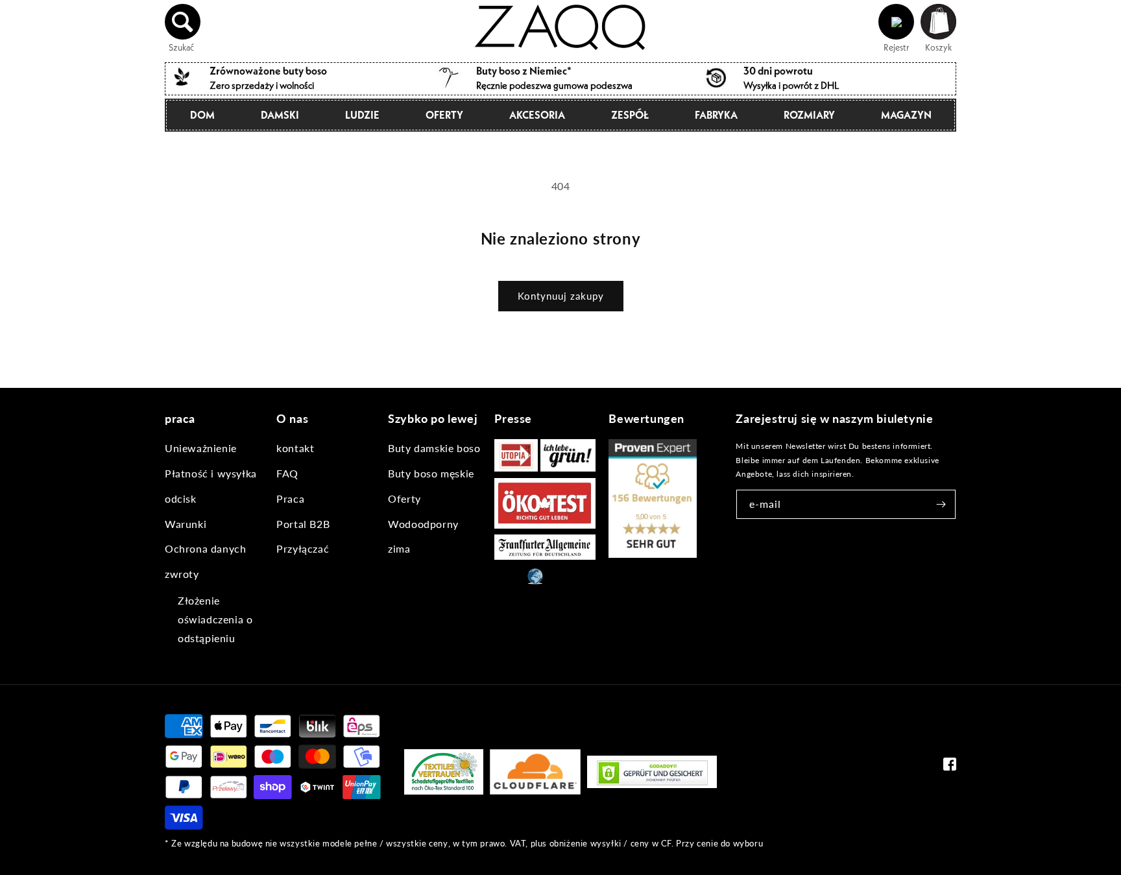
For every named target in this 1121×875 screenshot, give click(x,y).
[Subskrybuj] (941, 504)
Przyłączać (302, 548)
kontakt (295, 448)
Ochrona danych (205, 548)
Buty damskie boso (434, 448)
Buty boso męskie (431, 473)
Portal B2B (303, 524)
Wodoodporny (423, 524)
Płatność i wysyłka (211, 473)
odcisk (181, 498)
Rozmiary (809, 114)
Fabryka (716, 114)
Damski (280, 114)
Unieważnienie (201, 448)
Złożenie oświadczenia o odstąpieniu (215, 619)
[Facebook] (949, 767)
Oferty (444, 114)
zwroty (182, 574)
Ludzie (362, 114)
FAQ (287, 473)
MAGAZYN (906, 114)
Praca (290, 498)
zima (399, 548)
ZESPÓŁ (630, 114)
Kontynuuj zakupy (561, 296)
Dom (202, 114)
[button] (183, 22)
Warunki (185, 524)
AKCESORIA (537, 114)
